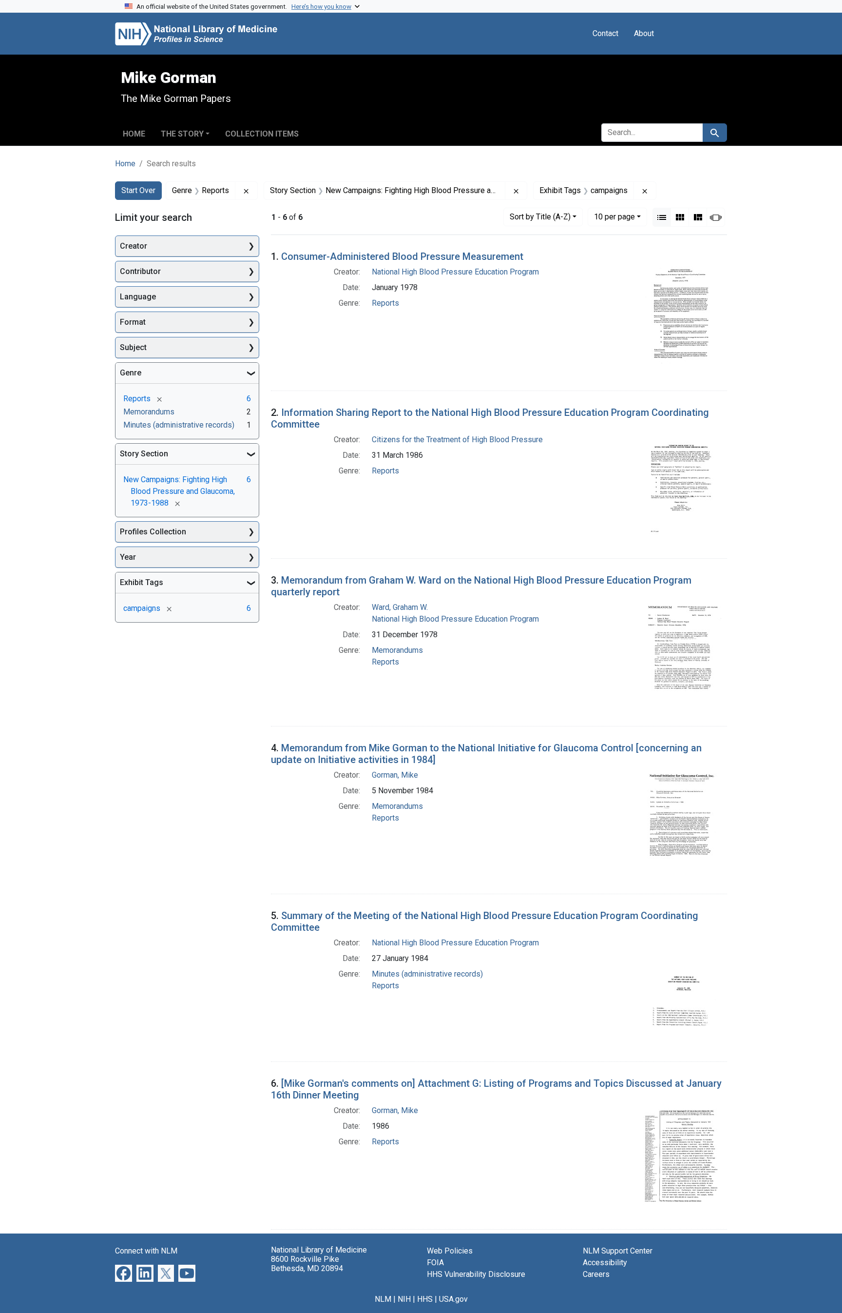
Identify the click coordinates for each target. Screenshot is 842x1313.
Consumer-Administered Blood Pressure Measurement (402, 256)
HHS (425, 1299)
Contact (605, 33)
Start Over (138, 190)
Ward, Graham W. (400, 607)
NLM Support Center (617, 1250)
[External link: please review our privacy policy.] (123, 1272)
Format (133, 322)
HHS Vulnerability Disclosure (476, 1274)
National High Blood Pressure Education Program (455, 271)
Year (128, 557)
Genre (130, 372)
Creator (133, 246)
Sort (540, 216)
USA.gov (453, 1299)
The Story (182, 133)
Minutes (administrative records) (427, 974)
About (644, 33)
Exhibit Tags (141, 582)
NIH (404, 1299)
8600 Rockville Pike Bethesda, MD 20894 (307, 1263)
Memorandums (397, 650)
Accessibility (605, 1262)
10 (614, 216)
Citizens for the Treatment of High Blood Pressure (457, 439)
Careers (596, 1274)
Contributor (140, 271)
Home (134, 133)
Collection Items (262, 133)
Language (138, 296)
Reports (385, 303)
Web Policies (450, 1250)
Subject (133, 347)
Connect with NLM (146, 1250)
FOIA (435, 1262)
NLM (383, 1299)
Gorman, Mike (395, 775)
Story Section (144, 453)
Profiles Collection (153, 531)
